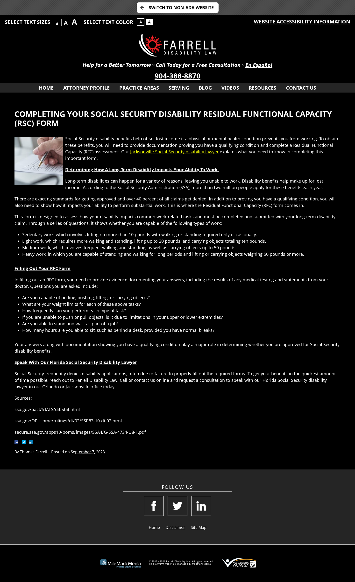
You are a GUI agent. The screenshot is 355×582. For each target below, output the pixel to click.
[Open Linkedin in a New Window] (201, 506)
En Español (258, 64)
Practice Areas (139, 88)
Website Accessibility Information (302, 21)
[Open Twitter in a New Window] (177, 506)
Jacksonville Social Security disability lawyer (174, 152)
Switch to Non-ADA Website (181, 7)
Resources (262, 88)
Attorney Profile (86, 88)
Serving (179, 88)
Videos (230, 88)
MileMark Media (201, 563)
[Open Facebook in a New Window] (154, 506)
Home (46, 88)
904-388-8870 (177, 76)
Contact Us (301, 88)
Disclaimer (175, 527)
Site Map (198, 527)
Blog (205, 88)
